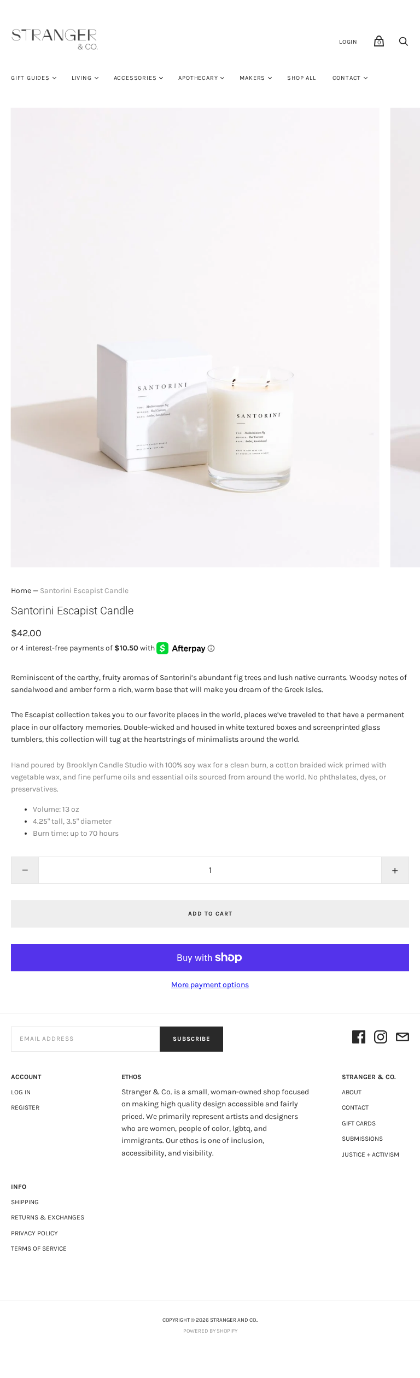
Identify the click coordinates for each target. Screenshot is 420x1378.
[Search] (403, 44)
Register (25, 1107)
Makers (252, 77)
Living (82, 77)
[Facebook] (358, 1038)
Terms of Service (39, 1248)
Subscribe (191, 1038)
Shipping (25, 1202)
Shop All (301, 77)
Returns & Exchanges (47, 1217)
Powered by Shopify (210, 1331)
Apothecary (198, 77)
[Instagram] (380, 1038)
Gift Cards (359, 1123)
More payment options (210, 984)
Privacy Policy (34, 1233)
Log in (21, 1092)
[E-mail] (402, 1038)
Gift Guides (30, 77)
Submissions (362, 1138)
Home (21, 590)
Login (348, 41)
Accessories (135, 77)
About (351, 1092)
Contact (346, 77)
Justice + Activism (370, 1154)
